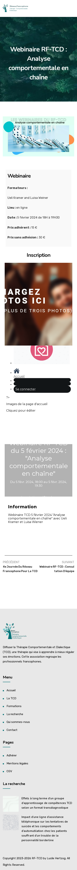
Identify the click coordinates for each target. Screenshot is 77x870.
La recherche (15, 714)
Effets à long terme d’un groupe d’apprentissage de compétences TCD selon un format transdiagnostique (46, 803)
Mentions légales (17, 763)
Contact (12, 730)
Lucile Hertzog (56, 858)
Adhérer (12, 755)
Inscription (38, 255)
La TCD (11, 698)
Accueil (11, 690)
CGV (9, 771)
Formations (14, 706)
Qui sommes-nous (18, 722)
